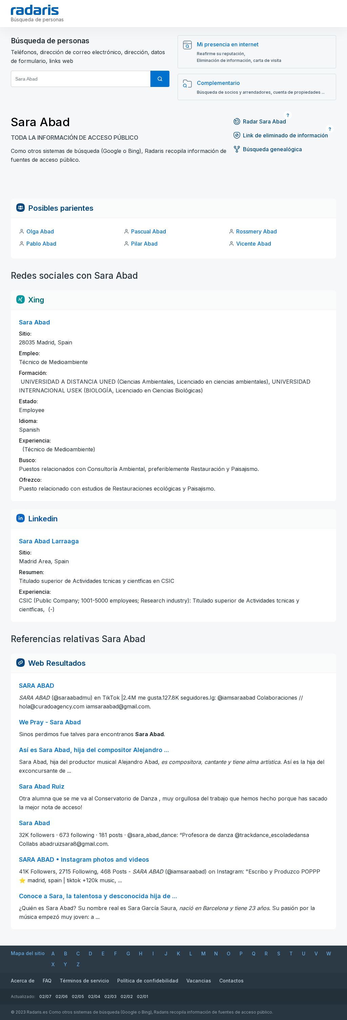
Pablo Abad (41, 243)
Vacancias (198, 980)
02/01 (142, 996)
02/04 (94, 996)
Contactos (231, 980)
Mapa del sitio (28, 953)
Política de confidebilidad (147, 980)
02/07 (45, 996)
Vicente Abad (253, 243)
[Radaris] (35, 10)
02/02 (127, 996)
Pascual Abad (148, 231)
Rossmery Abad (256, 231)
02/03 (110, 996)
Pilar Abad (144, 243)
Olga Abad (40, 231)
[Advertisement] (173, 183)
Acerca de (23, 980)
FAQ (47, 980)
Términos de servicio (84, 980)
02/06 (62, 996)
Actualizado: (23, 996)
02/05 (78, 996)
